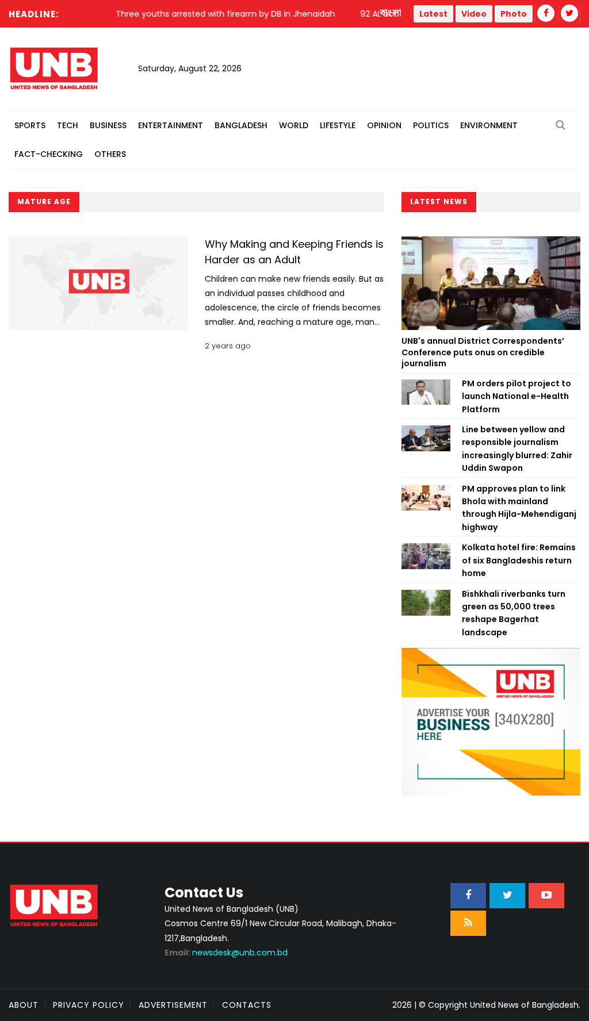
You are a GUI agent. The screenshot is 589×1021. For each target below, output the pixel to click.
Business (108, 125)
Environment (489, 125)
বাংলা (391, 13)
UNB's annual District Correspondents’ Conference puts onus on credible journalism (482, 352)
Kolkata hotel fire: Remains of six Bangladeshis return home (519, 560)
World (293, 125)
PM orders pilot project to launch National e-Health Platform (516, 396)
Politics (431, 125)
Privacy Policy (88, 1005)
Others (110, 154)
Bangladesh (241, 125)
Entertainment (170, 125)
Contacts (246, 1005)
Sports (29, 125)
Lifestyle (337, 125)
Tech (67, 125)
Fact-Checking (48, 154)
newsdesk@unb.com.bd (226, 952)
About (24, 1005)
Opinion (384, 125)
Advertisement (173, 1005)
